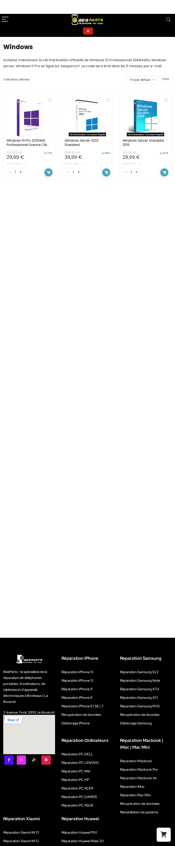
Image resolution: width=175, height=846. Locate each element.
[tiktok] (33, 760)
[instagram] (21, 760)
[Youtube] (46, 760)
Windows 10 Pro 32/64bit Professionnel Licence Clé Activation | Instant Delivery (29, 144)
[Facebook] (9, 760)
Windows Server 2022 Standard (82, 142)
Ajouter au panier (48, 172)
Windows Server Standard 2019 (143, 142)
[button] (164, 835)
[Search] (168, 19)
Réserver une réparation (88, 31)
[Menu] (5, 19)
